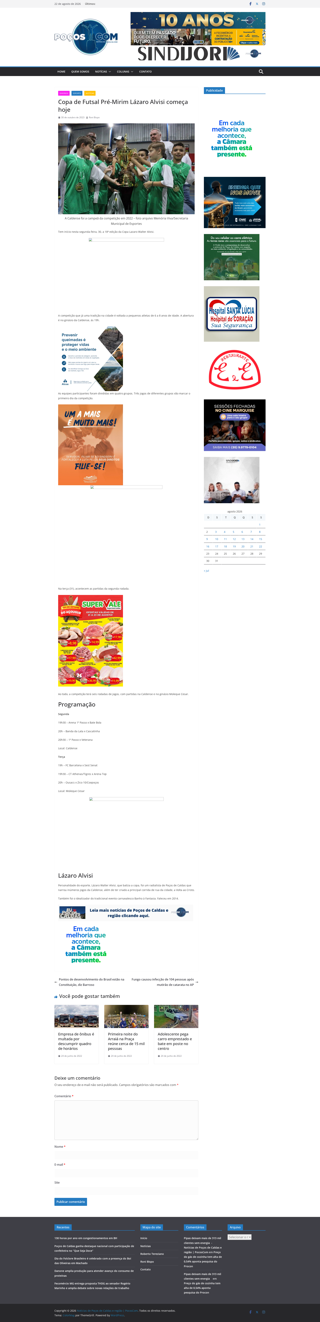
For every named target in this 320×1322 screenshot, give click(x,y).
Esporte (77, 93)
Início (143, 1238)
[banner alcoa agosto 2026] (90, 329)
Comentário (64, 1096)
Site (57, 1182)
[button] (109, 71)
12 (234, 539)
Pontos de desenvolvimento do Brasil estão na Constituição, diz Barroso (91, 982)
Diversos (64, 93)
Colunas (123, 71)
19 (234, 546)
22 (260, 546)
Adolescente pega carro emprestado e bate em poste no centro (175, 1041)
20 (242, 546)
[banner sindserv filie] (90, 407)
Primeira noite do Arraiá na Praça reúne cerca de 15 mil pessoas (126, 1041)
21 (251, 546)
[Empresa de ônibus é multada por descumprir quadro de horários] (76, 1007)
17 (216, 546)
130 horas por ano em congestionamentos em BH (85, 1238)
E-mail (59, 1165)
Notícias (101, 71)
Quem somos (80, 71)
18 (225, 546)
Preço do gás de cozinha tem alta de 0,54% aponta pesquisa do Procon (202, 1287)
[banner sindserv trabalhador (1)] (125, 907)
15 (260, 539)
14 (251, 539)
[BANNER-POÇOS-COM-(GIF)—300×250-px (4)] (86, 924)
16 (207, 546)
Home (61, 71)
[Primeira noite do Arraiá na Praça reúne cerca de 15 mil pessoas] (126, 1007)
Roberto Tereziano (152, 1254)
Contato (145, 71)
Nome (60, 1147)
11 (225, 539)
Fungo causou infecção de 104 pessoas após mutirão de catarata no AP (163, 982)
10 (216, 539)
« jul (206, 570)
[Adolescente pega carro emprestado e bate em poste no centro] (176, 1007)
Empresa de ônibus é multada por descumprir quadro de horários (76, 1041)
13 (242, 539)
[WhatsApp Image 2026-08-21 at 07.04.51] (90, 598)
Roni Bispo (94, 117)
